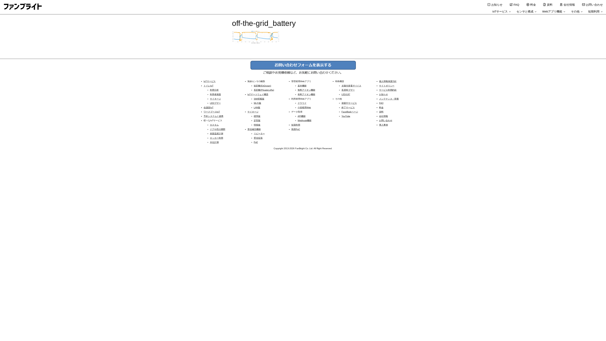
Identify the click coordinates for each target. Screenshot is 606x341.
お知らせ (497, 4)
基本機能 (302, 85)
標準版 (257, 116)
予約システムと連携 (213, 116)
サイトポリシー (386, 85)
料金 (533, 4)
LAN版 (257, 107)
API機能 (302, 116)
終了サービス (348, 107)
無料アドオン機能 (306, 90)
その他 (575, 11)
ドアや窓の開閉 (217, 129)
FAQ (516, 4)
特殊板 (257, 125)
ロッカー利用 (216, 138)
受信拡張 (258, 138)
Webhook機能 (304, 120)
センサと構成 (525, 11)
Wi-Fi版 (257, 103)
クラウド (302, 103)
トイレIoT (208, 85)
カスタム (214, 125)
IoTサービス (500, 11)
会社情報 (569, 4)
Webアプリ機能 (552, 11)
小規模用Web (304, 107)
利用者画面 (215, 94)
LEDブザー (215, 103)
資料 (550, 4)
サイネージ (215, 99)
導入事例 (383, 125)
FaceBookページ (350, 112)
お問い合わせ (594, 4)
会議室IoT (208, 107)
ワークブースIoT (212, 112)
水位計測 (214, 142)
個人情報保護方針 (388, 81)
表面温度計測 (216, 133)
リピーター (259, 133)
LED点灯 (346, 94)
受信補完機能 (254, 129)
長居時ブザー (348, 90)
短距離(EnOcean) (262, 85)
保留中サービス (349, 103)
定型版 (257, 120)
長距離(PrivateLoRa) (264, 90)
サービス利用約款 (388, 90)
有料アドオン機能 (306, 94)
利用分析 (214, 90)
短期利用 (594, 11)
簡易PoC (295, 129)
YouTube (346, 116)
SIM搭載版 (259, 99)
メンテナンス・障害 (389, 99)
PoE (256, 142)
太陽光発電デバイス (351, 85)
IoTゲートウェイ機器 (257, 94)
